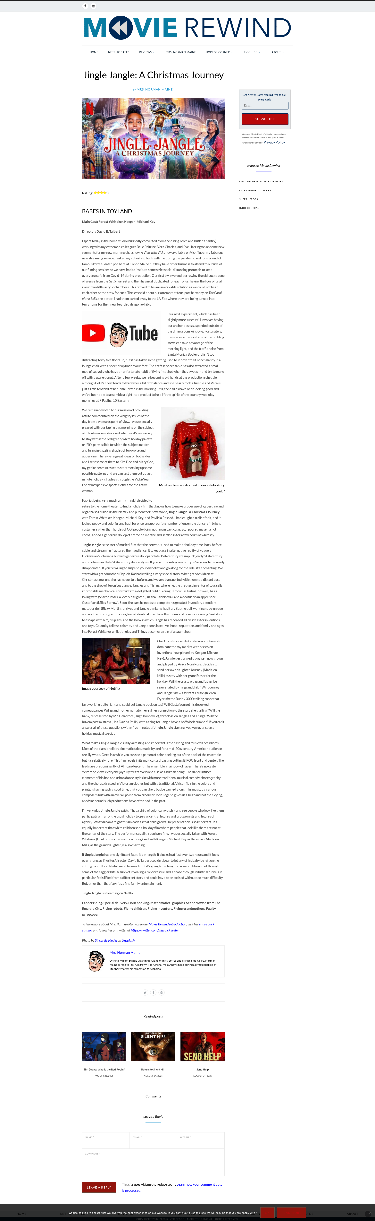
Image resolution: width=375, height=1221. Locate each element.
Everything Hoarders (255, 190)
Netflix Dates (118, 52)
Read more (292, 1212)
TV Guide (250, 52)
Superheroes (248, 199)
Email (137, 1137)
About (276, 52)
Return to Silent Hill (153, 1069)
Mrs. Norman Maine (181, 52)
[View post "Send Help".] (202, 1046)
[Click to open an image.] (153, 138)
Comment (92, 1153)
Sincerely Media (106, 940)
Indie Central (249, 207)
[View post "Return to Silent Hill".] (153, 1046)
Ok (267, 1212)
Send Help (202, 1069)
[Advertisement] (263, 286)
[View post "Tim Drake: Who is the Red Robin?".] (104, 1046)
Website (185, 1137)
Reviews (145, 52)
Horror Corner (218, 52)
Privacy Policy (274, 142)
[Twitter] (145, 992)
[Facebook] (85, 6)
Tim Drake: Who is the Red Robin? (104, 1069)
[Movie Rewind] (187, 28)
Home (94, 52)
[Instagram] (93, 6)
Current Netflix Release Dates (261, 181)
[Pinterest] (161, 992)
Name (89, 1137)
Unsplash (128, 940)
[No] (370, 1213)
